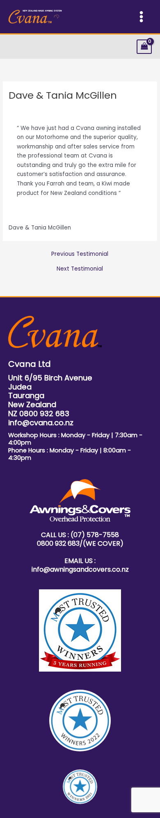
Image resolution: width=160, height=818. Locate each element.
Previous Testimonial (79, 254)
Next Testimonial (80, 269)
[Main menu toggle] (141, 17)
